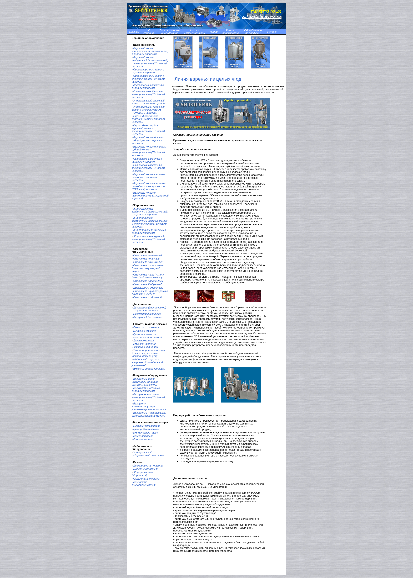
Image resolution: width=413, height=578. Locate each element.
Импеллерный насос (145, 432)
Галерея (272, 31)
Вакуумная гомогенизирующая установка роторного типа (149, 406)
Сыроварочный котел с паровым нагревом (147, 160)
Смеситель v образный (147, 297)
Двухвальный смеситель (148, 287)
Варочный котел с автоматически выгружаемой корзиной (150, 195)
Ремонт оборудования (230, 31)
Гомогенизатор (142, 439)
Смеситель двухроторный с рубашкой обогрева (150, 292)
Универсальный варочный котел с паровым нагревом (148, 102)
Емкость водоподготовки (149, 368)
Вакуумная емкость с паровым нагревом (146, 389)
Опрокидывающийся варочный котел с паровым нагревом (148, 119)
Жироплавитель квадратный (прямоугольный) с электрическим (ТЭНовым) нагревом (150, 222)
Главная (134, 31)
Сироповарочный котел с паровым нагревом (148, 71)
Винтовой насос (143, 436)
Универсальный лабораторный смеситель (148, 454)
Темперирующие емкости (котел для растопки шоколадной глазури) (148, 353)
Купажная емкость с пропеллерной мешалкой (147, 336)
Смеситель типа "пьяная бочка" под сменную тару (148, 276)
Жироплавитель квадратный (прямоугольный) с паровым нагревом (150, 211)
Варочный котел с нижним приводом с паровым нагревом (149, 177)
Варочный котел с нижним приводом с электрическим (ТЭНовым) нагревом (149, 186)
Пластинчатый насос (146, 425)
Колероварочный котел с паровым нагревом (148, 86)
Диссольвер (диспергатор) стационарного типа (149, 309)
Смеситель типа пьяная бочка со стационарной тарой (148, 268)
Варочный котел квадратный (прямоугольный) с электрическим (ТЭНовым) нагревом (150, 62)
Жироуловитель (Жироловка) (142, 474)
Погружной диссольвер (147, 314)
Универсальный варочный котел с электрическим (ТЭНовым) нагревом (148, 110)
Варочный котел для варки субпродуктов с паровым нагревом (149, 140)
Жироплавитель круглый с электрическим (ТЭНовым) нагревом (149, 239)
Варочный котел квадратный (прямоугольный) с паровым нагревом (150, 51)
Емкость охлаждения (146, 327)
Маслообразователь (145, 469)
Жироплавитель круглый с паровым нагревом (149, 231)
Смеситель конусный (146, 258)
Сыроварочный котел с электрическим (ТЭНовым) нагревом (148, 168)
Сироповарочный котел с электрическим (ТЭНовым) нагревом (148, 78)
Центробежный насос (146, 429)
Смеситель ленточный (147, 255)
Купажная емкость (144, 330)
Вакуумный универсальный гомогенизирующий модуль (149, 414)
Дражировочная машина (148, 465)
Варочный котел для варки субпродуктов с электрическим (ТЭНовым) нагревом (149, 151)
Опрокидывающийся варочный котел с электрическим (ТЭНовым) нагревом (148, 129)
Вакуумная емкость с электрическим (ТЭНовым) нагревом (148, 397)
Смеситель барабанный (148, 281)
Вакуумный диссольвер (147, 317)
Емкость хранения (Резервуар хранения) (145, 345)
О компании (149, 31)
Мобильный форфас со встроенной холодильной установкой (147, 362)
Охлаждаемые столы (146, 478)
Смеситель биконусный (147, 262)
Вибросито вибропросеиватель (144, 483)
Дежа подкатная (143, 340)
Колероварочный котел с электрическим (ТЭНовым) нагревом (148, 94)
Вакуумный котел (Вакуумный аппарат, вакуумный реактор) (145, 381)
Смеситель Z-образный (147, 284)
